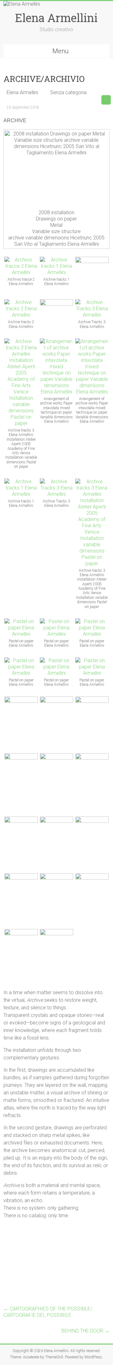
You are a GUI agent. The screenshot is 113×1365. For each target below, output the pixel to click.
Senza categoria (68, 92)
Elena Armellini (56, 17)
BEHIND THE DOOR (86, 1331)
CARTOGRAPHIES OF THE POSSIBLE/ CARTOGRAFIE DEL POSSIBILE (47, 1312)
